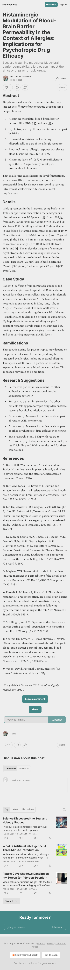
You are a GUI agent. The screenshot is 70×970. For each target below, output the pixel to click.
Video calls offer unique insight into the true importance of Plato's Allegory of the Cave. (27, 883)
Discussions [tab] (27, 809)
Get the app (51, 954)
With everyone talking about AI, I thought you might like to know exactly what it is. (26, 856)
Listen (63, 78)
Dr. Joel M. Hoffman (20, 77)
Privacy (41, 943)
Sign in (63, 4)
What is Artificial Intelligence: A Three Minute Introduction (24, 848)
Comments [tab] (10, 768)
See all (9, 901)
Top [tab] (6, 809)
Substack (19, 963)
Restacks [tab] (24, 768)
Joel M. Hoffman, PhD (28, 861)
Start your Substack (26, 954)
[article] (35, 828)
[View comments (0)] (17, 87)
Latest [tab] (15, 809)
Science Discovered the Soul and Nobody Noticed (25, 820)
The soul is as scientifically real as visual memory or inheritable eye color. (25, 828)
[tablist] (17, 768)
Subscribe (51, 4)
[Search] (64, 809)
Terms (50, 943)
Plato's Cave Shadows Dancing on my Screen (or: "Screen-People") (26, 875)
